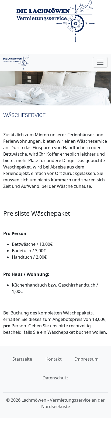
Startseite (22, 359)
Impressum (87, 359)
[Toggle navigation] (100, 62)
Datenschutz (55, 378)
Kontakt (54, 359)
